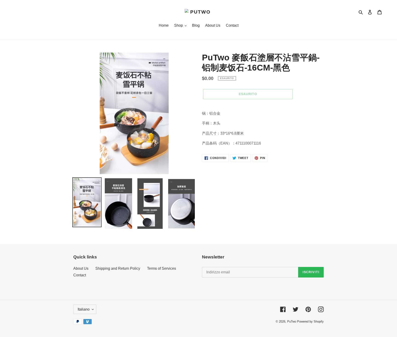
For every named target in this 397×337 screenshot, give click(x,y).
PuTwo (291, 321)
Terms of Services (161, 268)
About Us (80, 268)
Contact (79, 275)
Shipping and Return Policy (117, 268)
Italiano (84, 309)
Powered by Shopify (310, 321)
